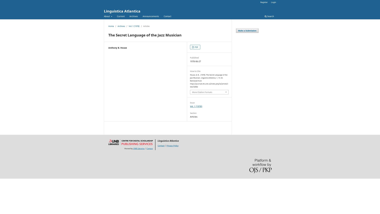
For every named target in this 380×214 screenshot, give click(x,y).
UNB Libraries (139, 148)
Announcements (151, 16)
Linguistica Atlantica (122, 11)
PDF (196, 47)
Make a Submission (247, 30)
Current (121, 16)
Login (273, 2)
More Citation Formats (202, 92)
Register (264, 2)
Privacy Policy (173, 145)
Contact (167, 16)
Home (111, 26)
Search (270, 16)
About (107, 16)
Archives (133, 16)
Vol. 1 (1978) (134, 26)
